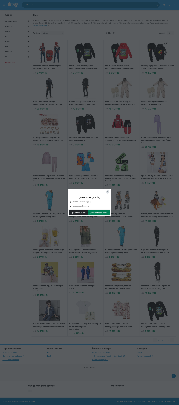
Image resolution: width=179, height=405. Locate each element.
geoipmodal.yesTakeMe (98, 213)
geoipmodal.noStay (78, 213)
